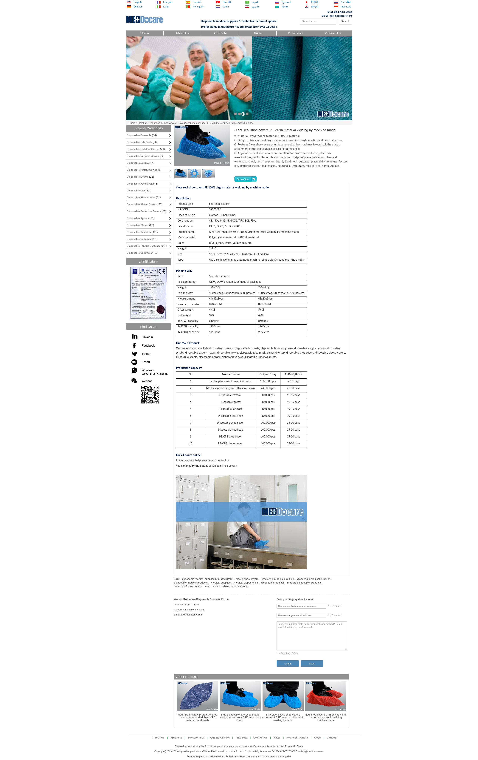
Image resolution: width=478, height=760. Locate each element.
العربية (255, 2)
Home (145, 33)
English (138, 2)
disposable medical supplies (313, 578)
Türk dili (226, 2)
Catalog (332, 737)
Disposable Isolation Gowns (143, 149)
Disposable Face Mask (140, 183)
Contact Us (333, 33)
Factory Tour (196, 737)
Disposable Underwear (140, 252)
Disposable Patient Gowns (142, 169)
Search (345, 21)
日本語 (314, 2)
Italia (165, 6)
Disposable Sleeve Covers (142, 204)
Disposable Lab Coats (139, 142)
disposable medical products (191, 582)
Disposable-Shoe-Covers (163, 123)
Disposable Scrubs (138, 163)
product (143, 123)
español (197, 2)
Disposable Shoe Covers (141, 197)
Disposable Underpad (139, 239)
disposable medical (272, 582)
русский (286, 2)
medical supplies (221, 582)
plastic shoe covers (247, 578)
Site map (241, 737)
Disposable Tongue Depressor (144, 246)
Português (198, 6)
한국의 (314, 6)
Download (295, 33)
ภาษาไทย (346, 2)
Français (168, 2)
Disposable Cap (136, 190)
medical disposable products (304, 582)
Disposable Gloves (138, 225)
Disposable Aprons (138, 218)
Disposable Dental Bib (139, 232)
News (258, 33)
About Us (182, 33)
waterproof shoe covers (188, 586)
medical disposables (246, 582)
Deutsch (138, 6)
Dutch (225, 6)
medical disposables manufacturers (226, 586)
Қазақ (285, 6)
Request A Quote (297, 737)
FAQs (317, 737)
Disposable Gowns (137, 176)
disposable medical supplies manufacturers (206, 578)
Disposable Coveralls (139, 135)
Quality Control (220, 737)
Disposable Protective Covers (144, 211)
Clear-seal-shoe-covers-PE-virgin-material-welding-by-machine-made (217, 123)
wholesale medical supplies (278, 578)
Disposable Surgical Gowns (143, 156)
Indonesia (346, 6)
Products (220, 33)
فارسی (255, 6)
